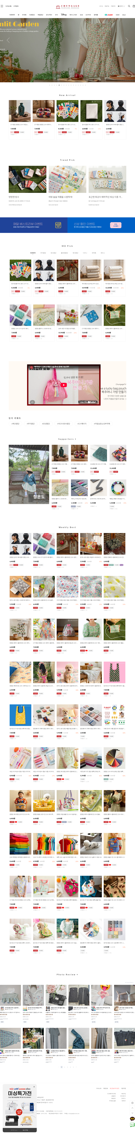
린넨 (81, 15)
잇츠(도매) (8, 6)
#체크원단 (15, 424)
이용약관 (123, 1088)
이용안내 (105, 1088)
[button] (127, 40)
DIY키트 (88, 15)
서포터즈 (123, 1101)
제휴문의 (113, 1098)
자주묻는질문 (112, 1101)
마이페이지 (123, 1096)
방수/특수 (49, 15)
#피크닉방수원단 (63, 424)
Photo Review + (67, 974)
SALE (124, 15)
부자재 (24, 15)
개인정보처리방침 (114, 1088)
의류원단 (32, 15)
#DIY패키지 (82, 424)
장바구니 (123, 1098)
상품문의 (113, 1096)
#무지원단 (31, 424)
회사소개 (98, 1088)
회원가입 (107, 6)
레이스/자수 (73, 15)
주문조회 (113, 6)
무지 (56, 15)
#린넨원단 (46, 424)
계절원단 (40, 15)
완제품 (96, 15)
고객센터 (15, 6)
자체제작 (12, 15)
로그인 (101, 6)
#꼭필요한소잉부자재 (102, 424)
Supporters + (67, 439)
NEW (117, 15)
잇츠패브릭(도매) (111, 1093)
